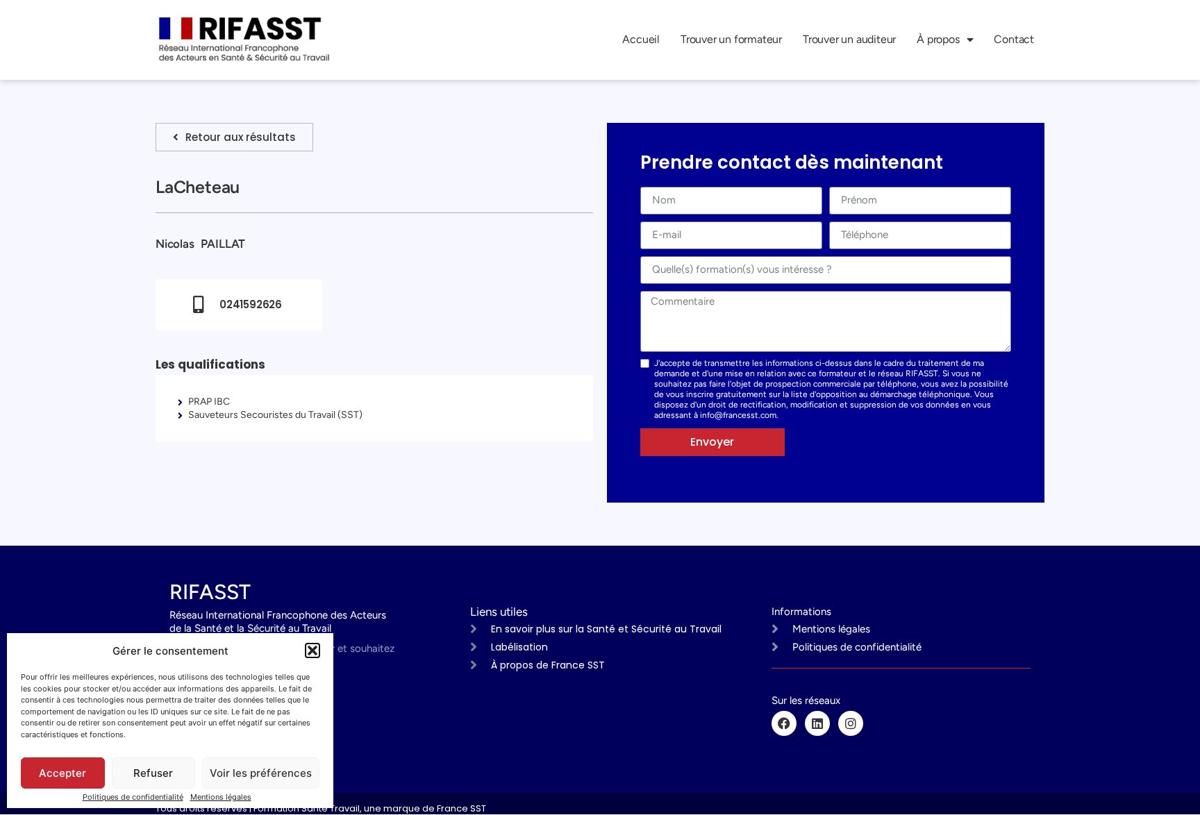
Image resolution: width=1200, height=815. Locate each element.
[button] (312, 650)
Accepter (62, 773)
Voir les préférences (261, 773)
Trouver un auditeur (849, 39)
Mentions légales (220, 797)
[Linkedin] (817, 723)
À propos (938, 39)
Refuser (153, 773)
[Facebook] (784, 723)
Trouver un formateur (731, 39)
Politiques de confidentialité (133, 797)
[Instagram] (850, 723)
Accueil (641, 39)
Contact (1014, 39)
